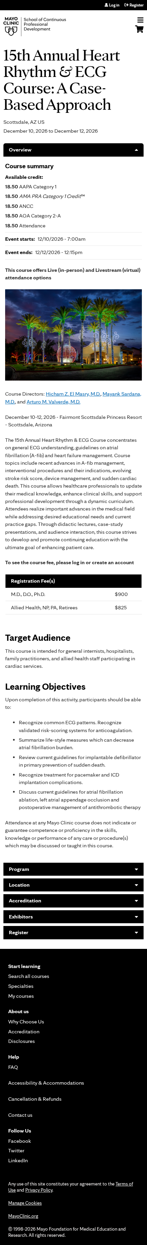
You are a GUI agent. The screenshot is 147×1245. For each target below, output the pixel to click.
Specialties (21, 986)
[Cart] (139, 32)
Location (19, 885)
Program (19, 869)
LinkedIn (18, 1160)
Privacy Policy (38, 1190)
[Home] (42, 26)
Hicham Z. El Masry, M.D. (73, 393)
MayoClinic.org (23, 1216)
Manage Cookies (25, 1203)
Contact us (20, 1115)
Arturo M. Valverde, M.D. (53, 401)
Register (137, 5)
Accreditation (25, 900)
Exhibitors (21, 916)
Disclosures (21, 1041)
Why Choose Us (26, 1021)
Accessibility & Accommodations (46, 1083)
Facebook (19, 1141)
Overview (20, 149)
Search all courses (28, 976)
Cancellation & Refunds (35, 1099)
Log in (114, 5)
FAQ (13, 1067)
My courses (21, 996)
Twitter (16, 1150)
